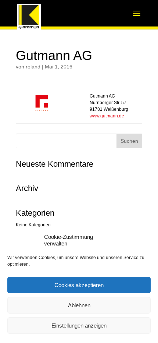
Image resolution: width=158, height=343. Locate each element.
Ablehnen (79, 305)
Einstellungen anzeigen (79, 325)
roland (33, 67)
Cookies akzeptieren (79, 285)
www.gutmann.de (107, 116)
